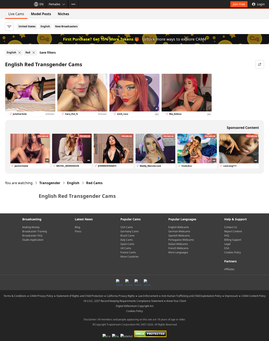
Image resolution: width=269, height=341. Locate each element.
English (45, 26)
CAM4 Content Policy (253, 296)
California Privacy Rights (121, 296)
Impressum (231, 296)
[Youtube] (147, 282)
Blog (77, 227)
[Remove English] (19, 52)
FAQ (226, 235)
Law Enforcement (148, 296)
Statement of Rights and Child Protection (79, 296)
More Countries (129, 256)
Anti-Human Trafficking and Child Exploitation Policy (191, 296)
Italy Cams (126, 240)
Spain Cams (127, 244)
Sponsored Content (243, 127)
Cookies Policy (232, 252)
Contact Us (230, 227)
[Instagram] (128, 282)
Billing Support (232, 240)
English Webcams (178, 227)
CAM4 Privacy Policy (41, 296)
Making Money (31, 227)
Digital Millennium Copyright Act (134, 306)
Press (78, 231)
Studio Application (32, 240)
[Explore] (73, 4)
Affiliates (229, 269)
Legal (227, 244)
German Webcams (179, 231)
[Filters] (9, 26)
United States (27, 26)
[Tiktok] (119, 282)
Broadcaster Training (34, 231)
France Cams (128, 252)
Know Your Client (176, 301)
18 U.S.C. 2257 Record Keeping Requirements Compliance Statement (123, 301)
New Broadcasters (66, 26)
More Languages (178, 252)
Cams (94, 183)
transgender (49, 183)
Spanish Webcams (179, 235)
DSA (226, 248)
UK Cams (125, 248)
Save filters (48, 52)
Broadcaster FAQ (32, 235)
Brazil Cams (127, 235)
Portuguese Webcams (181, 240)
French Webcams (178, 248)
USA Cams (126, 227)
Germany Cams (129, 231)
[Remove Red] (33, 52)
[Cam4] (15, 4)
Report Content (233, 231)
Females (54, 4)
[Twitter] (137, 282)
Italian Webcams (178, 244)
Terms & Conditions (15, 296)
